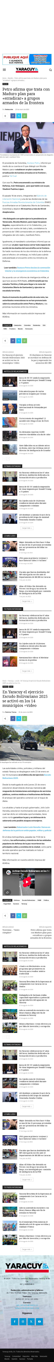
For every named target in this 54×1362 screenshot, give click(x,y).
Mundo (10, 78)
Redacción (9, 109)
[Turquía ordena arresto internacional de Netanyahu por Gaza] (10, 409)
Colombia (27, 325)
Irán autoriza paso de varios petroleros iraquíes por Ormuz (32, 392)
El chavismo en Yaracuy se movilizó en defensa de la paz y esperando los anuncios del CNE (39, 359)
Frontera (12, 329)
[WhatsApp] (24, 115)
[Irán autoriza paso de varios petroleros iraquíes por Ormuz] (10, 395)
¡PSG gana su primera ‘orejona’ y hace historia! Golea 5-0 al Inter (33, 559)
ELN (44, 325)
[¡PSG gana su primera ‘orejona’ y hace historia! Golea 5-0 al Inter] (10, 562)
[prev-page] (4, 458)
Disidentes (36, 325)
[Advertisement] (27, 27)
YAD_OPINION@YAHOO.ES (27, 1305)
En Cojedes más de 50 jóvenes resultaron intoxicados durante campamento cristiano (32, 503)
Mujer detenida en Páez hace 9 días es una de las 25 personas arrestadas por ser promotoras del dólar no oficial (35, 546)
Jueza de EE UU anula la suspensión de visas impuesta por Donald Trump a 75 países (35, 380)
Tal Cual (13, 176)
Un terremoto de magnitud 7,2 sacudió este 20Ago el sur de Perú (33, 419)
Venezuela (29, 329)
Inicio (4, 78)
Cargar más (26, 528)
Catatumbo (17, 325)
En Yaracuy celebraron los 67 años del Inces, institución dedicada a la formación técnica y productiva (34, 475)
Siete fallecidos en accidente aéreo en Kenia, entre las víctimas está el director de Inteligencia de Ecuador (35, 448)
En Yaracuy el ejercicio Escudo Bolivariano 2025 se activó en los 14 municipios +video (14, 359)
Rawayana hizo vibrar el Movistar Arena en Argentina (34, 658)
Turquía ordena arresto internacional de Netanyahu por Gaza (33, 407)
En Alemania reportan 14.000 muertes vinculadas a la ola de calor (34, 433)
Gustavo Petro (33, 163)
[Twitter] (18, 115)
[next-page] (8, 458)
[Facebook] (12, 115)
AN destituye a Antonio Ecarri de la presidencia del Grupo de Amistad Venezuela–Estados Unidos (34, 517)
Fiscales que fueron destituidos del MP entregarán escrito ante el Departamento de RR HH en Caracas (34, 574)
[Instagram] (22, 1321)
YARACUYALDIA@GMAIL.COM (27, 1308)
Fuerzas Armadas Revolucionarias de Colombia (23, 202)
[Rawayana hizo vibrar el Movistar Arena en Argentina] (10, 661)
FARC (5, 329)
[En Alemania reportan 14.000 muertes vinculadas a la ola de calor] (10, 436)
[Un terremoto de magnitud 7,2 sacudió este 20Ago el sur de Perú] (10, 422)
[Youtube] (39, 1321)
